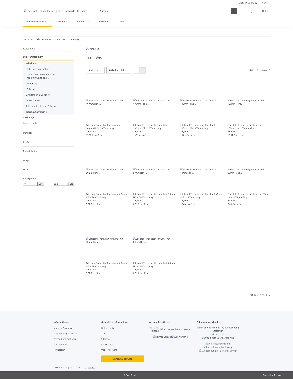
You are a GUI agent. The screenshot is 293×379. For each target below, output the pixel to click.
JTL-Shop (277, 375)
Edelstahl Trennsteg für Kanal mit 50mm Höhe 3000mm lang (154, 196)
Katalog (122, 21)
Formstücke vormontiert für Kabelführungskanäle (41, 76)
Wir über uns (60, 344)
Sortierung (94, 70)
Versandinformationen (65, 338)
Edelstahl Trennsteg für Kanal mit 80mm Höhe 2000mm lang (107, 265)
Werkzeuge (28, 117)
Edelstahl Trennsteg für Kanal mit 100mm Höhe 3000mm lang (197, 127)
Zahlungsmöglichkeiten (65, 333)
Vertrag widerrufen (123, 358)
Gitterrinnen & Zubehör (37, 94)
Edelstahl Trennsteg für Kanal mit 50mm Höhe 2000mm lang (107, 196)
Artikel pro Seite (117, 70)
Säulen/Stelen (32, 100)
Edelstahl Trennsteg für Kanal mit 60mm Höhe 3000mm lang (248, 196)
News (265, 2)
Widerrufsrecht (109, 349)
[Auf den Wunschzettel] (123, 86)
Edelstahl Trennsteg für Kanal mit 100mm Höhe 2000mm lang (103, 127)
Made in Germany (248, 2)
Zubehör (31, 89)
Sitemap (105, 338)
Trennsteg (32, 83)
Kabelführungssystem (38, 68)
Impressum (107, 344)
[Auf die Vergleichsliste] (115, 86)
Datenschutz (107, 328)
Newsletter (59, 349)
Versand (91, 367)
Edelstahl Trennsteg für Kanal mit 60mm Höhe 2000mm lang (201, 196)
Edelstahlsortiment (33, 56)
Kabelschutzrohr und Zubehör (40, 106)
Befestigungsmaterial (36, 111)
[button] (245, 11)
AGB (103, 333)
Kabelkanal (31, 63)
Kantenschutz (30, 123)
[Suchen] (234, 11)
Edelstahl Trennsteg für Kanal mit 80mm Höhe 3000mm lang (154, 265)
